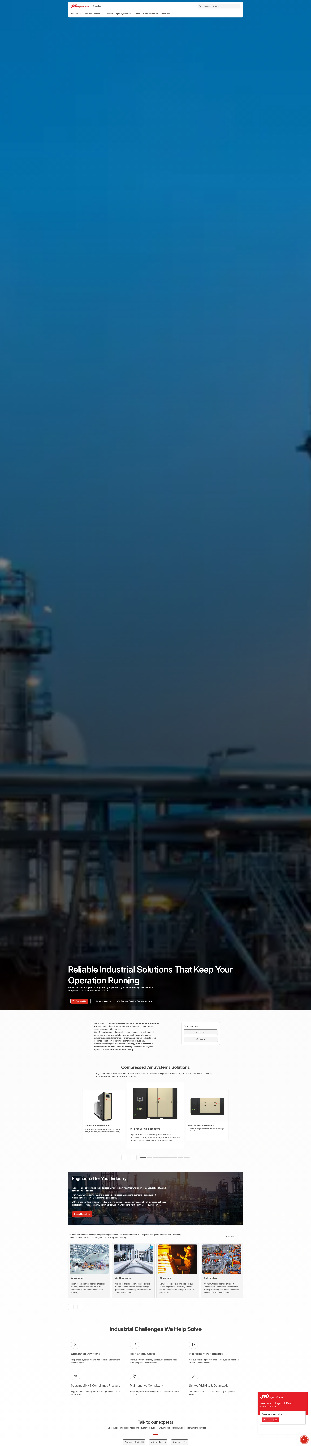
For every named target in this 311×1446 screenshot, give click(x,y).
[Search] (200, 6)
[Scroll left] (124, 1157)
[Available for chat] (304, 1439)
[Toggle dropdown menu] (240, 1236)
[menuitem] (76, 13)
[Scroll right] (134, 1157)
